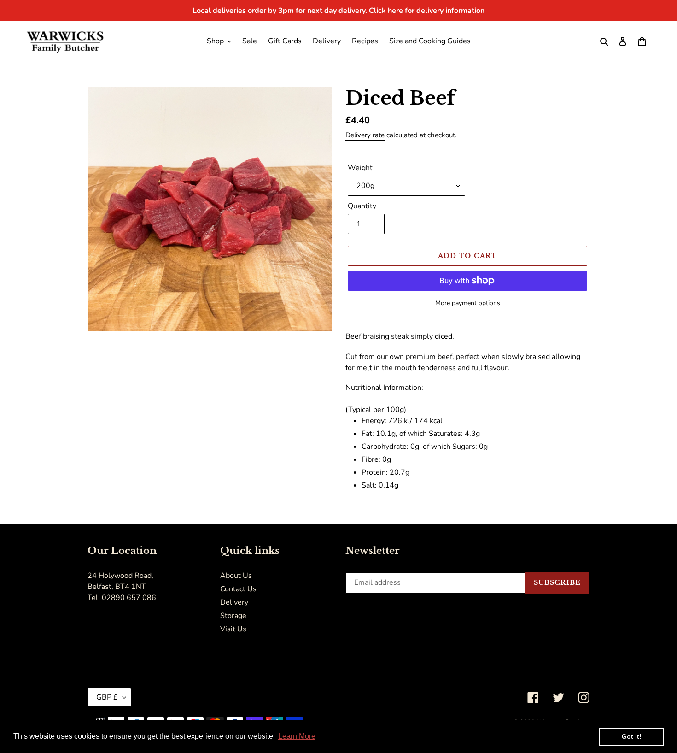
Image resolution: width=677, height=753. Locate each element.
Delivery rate (365, 135)
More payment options (467, 303)
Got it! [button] (632, 736)
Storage (233, 616)
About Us (236, 576)
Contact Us (238, 589)
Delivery (234, 602)
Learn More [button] (296, 736)
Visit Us (233, 629)
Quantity (362, 206)
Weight (360, 168)
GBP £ (107, 697)
